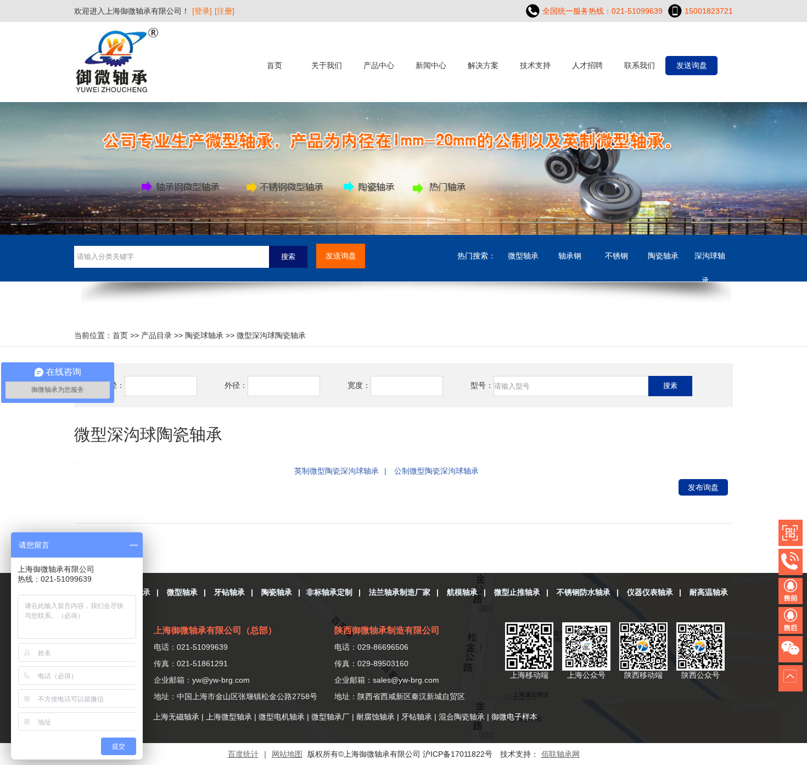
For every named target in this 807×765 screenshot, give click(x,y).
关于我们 (326, 65)
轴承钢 (569, 255)
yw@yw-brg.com (221, 680)
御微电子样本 (514, 716)
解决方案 (483, 65)
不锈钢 (616, 255)
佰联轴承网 (560, 754)
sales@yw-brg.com (406, 680)
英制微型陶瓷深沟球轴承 (336, 470)
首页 (274, 65)
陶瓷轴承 (663, 255)
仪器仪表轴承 (650, 592)
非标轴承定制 (329, 592)
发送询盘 (691, 65)
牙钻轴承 (229, 592)
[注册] (224, 11)
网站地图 (287, 754)
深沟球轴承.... (709, 259)
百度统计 (243, 754)
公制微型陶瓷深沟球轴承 (436, 470)
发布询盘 (703, 487)
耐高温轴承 (709, 592)
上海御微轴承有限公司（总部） (215, 630)
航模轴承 (462, 592)
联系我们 (639, 65)
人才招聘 (587, 65)
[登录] (202, 11)
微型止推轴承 (517, 592)
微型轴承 (523, 255)
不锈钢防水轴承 (583, 592)
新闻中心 (431, 65)
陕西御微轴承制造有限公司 (387, 630)
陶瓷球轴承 (204, 335)
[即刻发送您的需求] (792, 592)
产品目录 (156, 335)
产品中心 (378, 65)
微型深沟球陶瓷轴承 (271, 335)
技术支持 (535, 65)
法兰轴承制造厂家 (399, 592)
